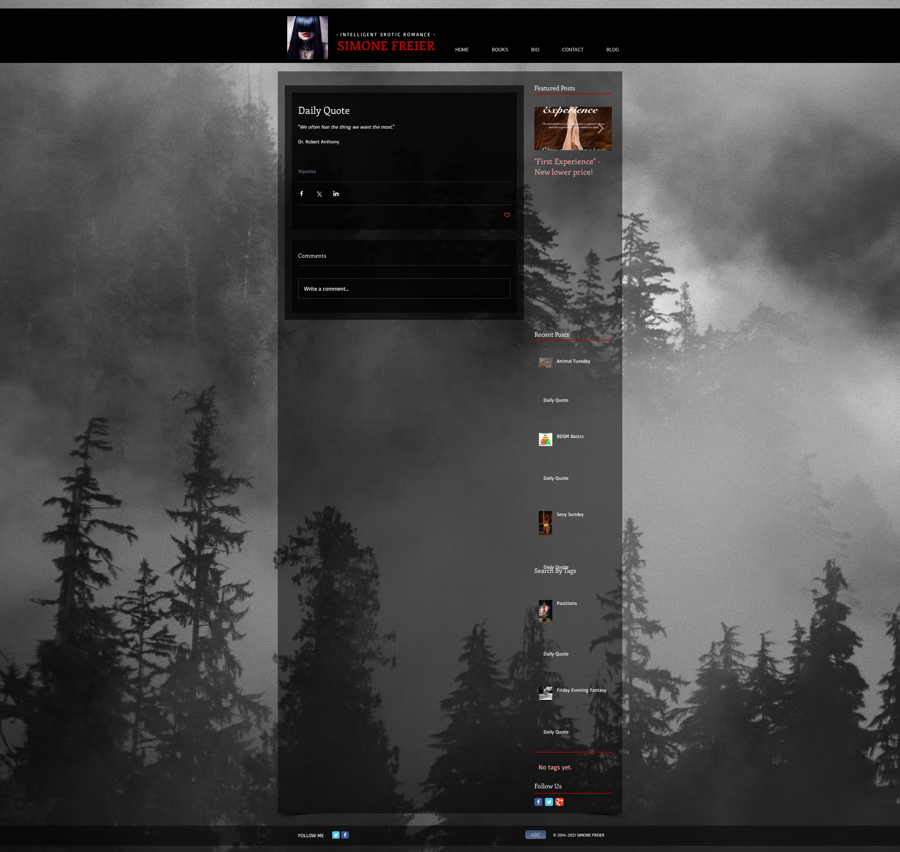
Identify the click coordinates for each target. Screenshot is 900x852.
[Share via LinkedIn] (336, 193)
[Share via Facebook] (301, 193)
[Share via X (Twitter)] (318, 193)
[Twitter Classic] (549, 802)
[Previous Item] (545, 128)
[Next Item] (600, 128)
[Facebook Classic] (538, 802)
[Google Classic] (559, 802)
